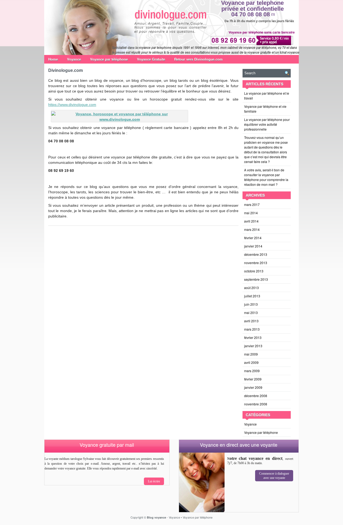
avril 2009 (251, 362)
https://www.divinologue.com (72, 104)
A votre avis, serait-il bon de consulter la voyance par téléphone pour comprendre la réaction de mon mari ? (266, 177)
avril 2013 (251, 321)
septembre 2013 (256, 279)
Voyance (74, 59)
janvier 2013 (253, 345)
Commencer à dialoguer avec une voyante (274, 476)
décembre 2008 (255, 395)
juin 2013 (251, 304)
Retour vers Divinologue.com (198, 59)
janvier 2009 (253, 387)
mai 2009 (251, 354)
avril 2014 (251, 221)
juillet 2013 (252, 296)
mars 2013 (252, 329)
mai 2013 (251, 312)
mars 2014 (252, 229)
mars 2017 (252, 204)
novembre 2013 (255, 262)
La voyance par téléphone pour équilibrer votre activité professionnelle (267, 124)
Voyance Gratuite (151, 59)
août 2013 (251, 287)
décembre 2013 (255, 254)
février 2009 (253, 379)
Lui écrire (154, 481)
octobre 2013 (253, 271)
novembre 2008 (255, 404)
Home (53, 59)
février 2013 (253, 337)
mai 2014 (251, 212)
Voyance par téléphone (109, 59)
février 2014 (253, 237)
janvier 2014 (253, 246)
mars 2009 (252, 370)
